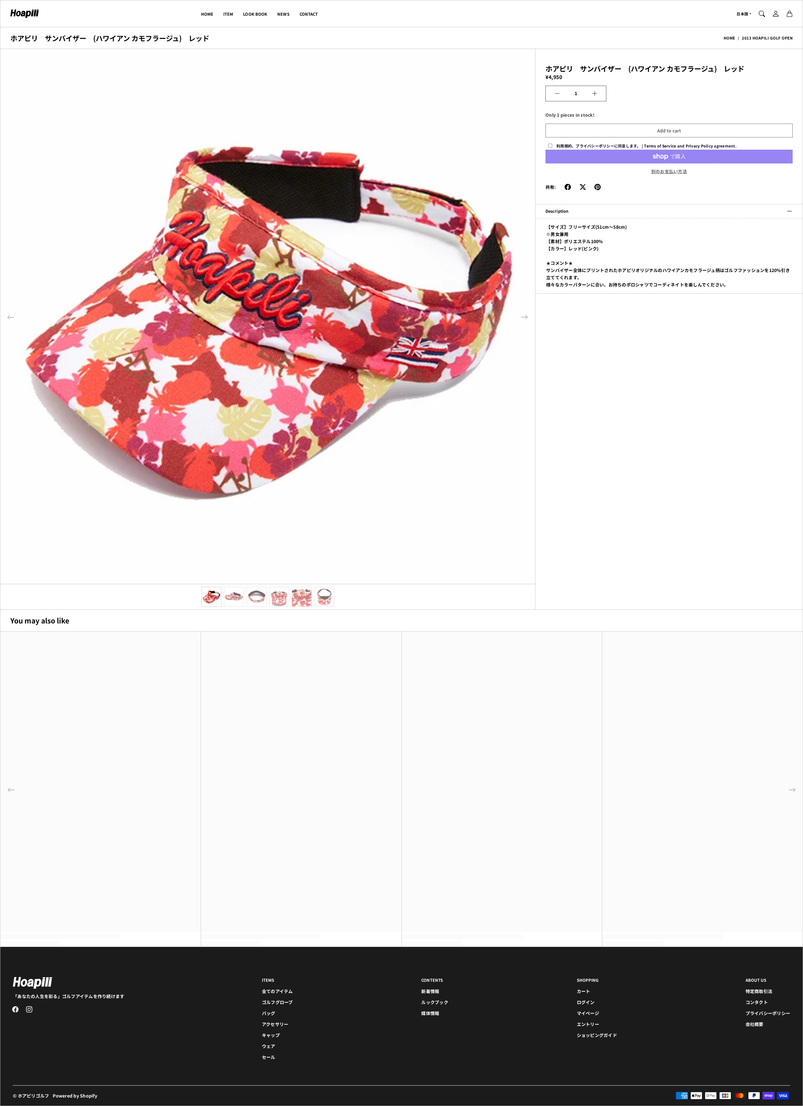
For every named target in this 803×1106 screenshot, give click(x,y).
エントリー (588, 1024)
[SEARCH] (762, 14)
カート (583, 991)
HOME (207, 14)
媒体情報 (430, 1013)
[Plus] (594, 93)
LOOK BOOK (255, 14)
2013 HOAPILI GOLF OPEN (767, 37)
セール (268, 1057)
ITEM (228, 14)
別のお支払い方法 (669, 171)
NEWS (283, 14)
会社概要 (754, 1024)
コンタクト (757, 1002)
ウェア (268, 1046)
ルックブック (434, 1002)
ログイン (586, 1002)
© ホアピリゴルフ (31, 1096)
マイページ (588, 1013)
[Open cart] (789, 14)
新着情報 (430, 991)
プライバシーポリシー (768, 1013)
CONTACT (309, 14)
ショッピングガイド (597, 1035)
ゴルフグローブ (277, 1002)
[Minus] (557, 93)
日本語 (742, 13)
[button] (10, 317)
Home (729, 37)
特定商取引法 (759, 991)
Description (556, 211)
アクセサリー (275, 1024)
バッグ (268, 1013)
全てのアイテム (277, 991)
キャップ (271, 1035)
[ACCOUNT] (776, 14)
